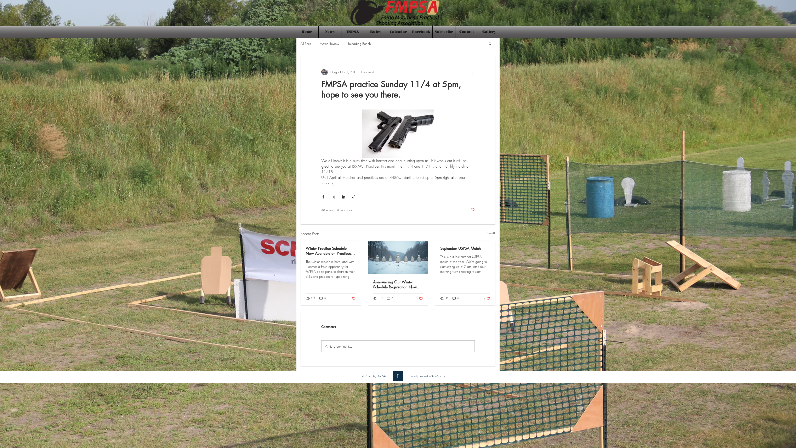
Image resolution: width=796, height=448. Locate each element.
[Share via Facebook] (323, 197)
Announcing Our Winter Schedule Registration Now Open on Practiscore (395, 284)
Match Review (329, 43)
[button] (490, 43)
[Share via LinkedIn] (344, 197)
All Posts (306, 43)
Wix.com (439, 376)
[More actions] (472, 71)
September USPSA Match (460, 248)
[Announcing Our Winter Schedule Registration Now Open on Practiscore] (398, 257)
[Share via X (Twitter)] (333, 197)
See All (491, 233)
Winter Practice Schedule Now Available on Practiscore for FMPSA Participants (330, 251)
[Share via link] (354, 197)
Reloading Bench (359, 43)
